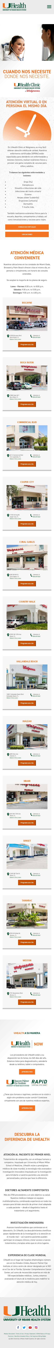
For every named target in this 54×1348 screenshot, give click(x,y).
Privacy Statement (30, 1334)
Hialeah (27, 721)
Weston (27, 960)
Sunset (27, 841)
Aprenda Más (27, 1072)
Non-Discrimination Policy (22, 1336)
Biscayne (27, 303)
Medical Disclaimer (9, 1334)
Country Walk (27, 602)
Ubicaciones (27, 234)
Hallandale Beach (27, 661)
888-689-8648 (36, 337)
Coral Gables (27, 542)
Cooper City (27, 482)
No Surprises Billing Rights (38, 1336)
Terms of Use (20, 1334)
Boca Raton (27, 362)
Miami (27, 781)
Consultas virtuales (27, 227)
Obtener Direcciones (15, 339)
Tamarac (27, 900)
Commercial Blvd (27, 422)
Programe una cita (27, 344)
